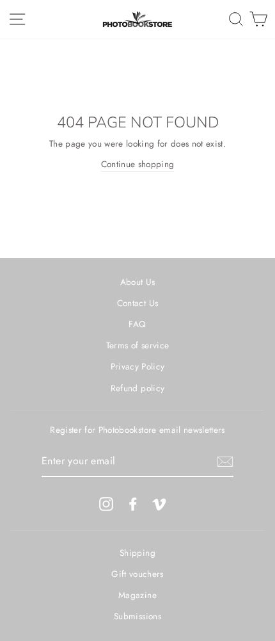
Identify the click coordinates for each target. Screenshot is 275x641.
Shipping (137, 552)
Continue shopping (138, 164)
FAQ (137, 324)
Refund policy (137, 388)
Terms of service (137, 345)
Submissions (137, 616)
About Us (137, 281)
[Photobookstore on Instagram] (106, 503)
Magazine (137, 594)
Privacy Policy (138, 366)
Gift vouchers (137, 573)
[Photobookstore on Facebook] (133, 503)
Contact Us (137, 302)
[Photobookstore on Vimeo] (159, 503)
